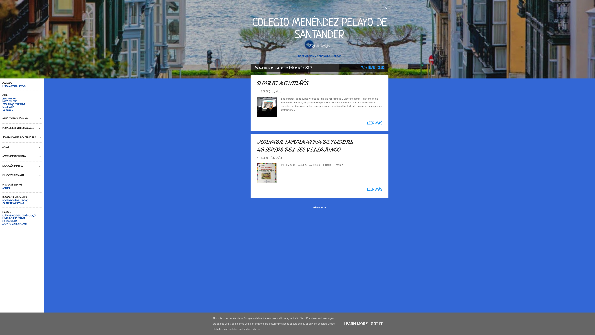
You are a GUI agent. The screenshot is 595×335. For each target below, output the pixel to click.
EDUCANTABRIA (9, 221)
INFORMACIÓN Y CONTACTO (314, 56)
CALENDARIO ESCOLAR (13, 203)
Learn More (356, 324)
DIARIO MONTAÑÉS (282, 83)
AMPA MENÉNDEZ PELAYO (14, 224)
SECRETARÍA (8, 107)
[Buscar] (386, 8)
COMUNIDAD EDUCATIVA (13, 104)
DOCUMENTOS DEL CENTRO (15, 200)
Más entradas (319, 208)
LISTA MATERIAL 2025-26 (14, 86)
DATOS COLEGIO (9, 101)
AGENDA (6, 188)
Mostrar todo (372, 68)
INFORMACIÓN (9, 99)
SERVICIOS (7, 110)
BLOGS (338, 56)
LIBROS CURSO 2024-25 (13, 218)
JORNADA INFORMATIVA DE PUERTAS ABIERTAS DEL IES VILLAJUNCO (305, 146)
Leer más (374, 123)
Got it (377, 324)
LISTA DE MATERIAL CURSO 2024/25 (19, 215)
